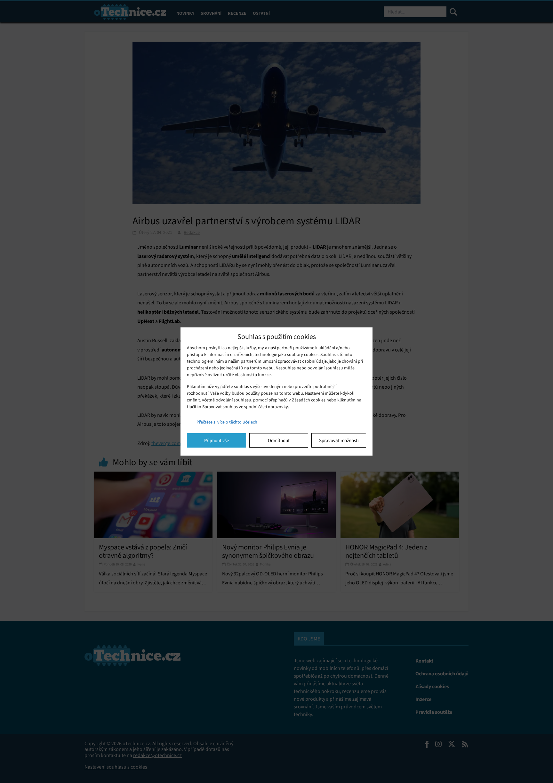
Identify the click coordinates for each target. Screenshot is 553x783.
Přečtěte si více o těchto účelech (226, 422)
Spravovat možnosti (339, 440)
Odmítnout (279, 440)
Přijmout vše (216, 440)
